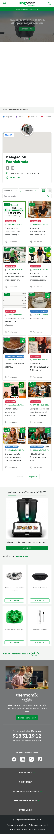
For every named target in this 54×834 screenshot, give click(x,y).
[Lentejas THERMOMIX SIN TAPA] (14, 346)
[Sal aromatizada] (39, 301)
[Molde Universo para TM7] (14, 617)
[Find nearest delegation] (5, 4)
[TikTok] (40, 759)
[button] (49, 4)
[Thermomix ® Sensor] (39, 617)
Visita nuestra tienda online (26, 9)
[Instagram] (31, 759)
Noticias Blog (10, 221)
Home (5, 110)
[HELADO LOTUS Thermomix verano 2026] (39, 436)
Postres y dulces (12, 447)
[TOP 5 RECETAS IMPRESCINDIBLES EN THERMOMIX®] (39, 346)
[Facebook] (14, 759)
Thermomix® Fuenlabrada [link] (18, 110)
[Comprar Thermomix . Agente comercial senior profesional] (39, 391)
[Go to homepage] (27, 3)
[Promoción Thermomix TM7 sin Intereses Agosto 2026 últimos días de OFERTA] (39, 256)
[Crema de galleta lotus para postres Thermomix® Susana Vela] (14, 436)
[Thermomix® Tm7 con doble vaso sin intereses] (14, 301)
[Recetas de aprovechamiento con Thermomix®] (39, 210)
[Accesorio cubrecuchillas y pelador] (14, 575)
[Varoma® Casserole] (39, 575)
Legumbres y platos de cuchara (17, 356)
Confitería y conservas (39, 311)
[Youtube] (22, 759)
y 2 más (48, 447)
